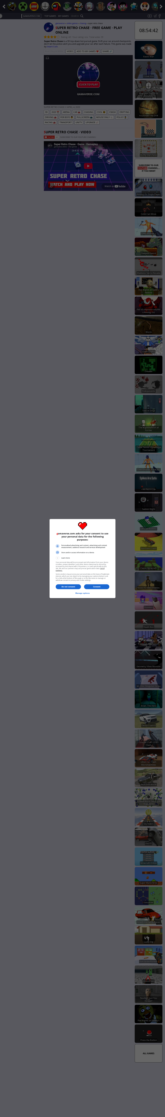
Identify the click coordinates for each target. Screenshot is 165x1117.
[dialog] (83, 558)
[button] (82, 558)
